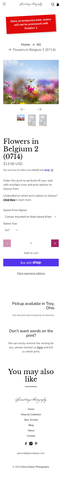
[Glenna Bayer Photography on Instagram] (31, 444)
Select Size (10, 224)
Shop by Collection (31, 414)
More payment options (31, 273)
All (39, 44)
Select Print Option (15, 210)
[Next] (39, 109)
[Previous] (22, 109)
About (31, 430)
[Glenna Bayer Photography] (31, 4)
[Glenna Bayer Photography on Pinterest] (36, 444)
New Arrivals (31, 419)
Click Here (9, 199)
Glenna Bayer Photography (35, 466)
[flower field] (31, 82)
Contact (31, 435)
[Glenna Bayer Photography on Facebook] (26, 444)
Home (25, 44)
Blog (31, 425)
